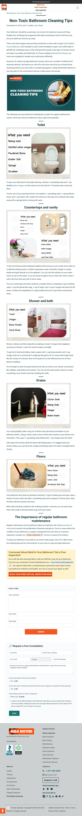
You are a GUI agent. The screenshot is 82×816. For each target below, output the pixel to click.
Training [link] (9, 775)
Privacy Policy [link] (53, 811)
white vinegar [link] (18, 185)
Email (22, 697)
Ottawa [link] (65, 53)
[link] (2, 810)
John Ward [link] (38, 25)
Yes (12, 681)
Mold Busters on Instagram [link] (56, 796)
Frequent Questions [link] (13, 793)
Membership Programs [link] (50, 758)
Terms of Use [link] (70, 808)
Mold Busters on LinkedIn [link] (53, 796)
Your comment (14, 595)
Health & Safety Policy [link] (56, 808)
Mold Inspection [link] (48, 737)
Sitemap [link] (63, 811)
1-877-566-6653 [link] (53, 771)
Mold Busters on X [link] (50, 796)
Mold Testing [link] (47, 740)
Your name (12, 614)
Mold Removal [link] (47, 744)
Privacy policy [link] (36, 706)
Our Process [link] (10, 785)
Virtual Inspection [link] (48, 733)
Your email (12, 621)
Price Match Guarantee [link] (14, 796)
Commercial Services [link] (49, 762)
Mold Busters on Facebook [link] (47, 796)
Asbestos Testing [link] (48, 748)
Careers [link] (9, 771)
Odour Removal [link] (47, 755)
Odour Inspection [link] (48, 751)
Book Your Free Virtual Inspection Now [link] (30, 574)
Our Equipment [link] (11, 782)
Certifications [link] (11, 778)
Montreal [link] (56, 53)
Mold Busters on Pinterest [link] (43, 796)
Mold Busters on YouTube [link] (59, 796)
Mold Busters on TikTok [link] (62, 796)
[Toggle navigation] (77, 8)
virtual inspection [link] (33, 535)
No (17, 681)
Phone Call (14, 697)
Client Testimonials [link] (13, 789)
